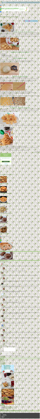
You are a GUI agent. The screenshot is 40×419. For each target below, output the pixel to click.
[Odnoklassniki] (20, 238)
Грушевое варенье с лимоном (8, 406)
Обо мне (2, 3)
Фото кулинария (4, 414)
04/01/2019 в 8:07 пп (4, 336)
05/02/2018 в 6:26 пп (4, 326)
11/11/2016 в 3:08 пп (5, 311)
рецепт (16, 147)
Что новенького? (4, 2)
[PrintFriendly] (20, 241)
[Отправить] (20, 242)
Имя (1, 352)
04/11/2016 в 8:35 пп (5, 269)
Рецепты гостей (2, 362)
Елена (4, 284)
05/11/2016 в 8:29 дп (5, 290)
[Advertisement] (11, 20)
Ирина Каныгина (5, 305)
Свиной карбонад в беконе (8, 408)
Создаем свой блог (5, 415)
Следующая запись (2, 260)
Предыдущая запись (2, 251)
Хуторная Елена (5, 264)
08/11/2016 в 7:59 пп (4, 295)
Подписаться (6, 161)
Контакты (3, 5)
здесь (29, 147)
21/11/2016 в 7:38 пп (4, 317)
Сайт (0, 354)
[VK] (20, 239)
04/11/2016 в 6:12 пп (4, 274)
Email (1, 353)
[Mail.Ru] (20, 237)
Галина (4, 316)
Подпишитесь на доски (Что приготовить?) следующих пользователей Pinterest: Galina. (9, 410)
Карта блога (3, 4)
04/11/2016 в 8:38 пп (5, 279)
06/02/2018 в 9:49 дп (5, 331)
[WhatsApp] (20, 240)
